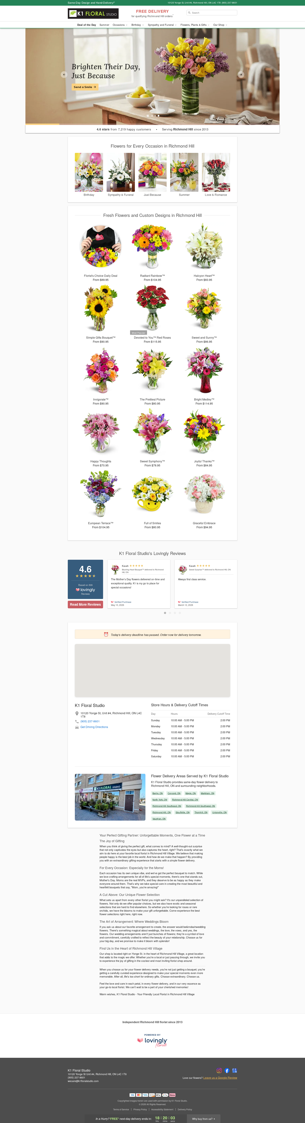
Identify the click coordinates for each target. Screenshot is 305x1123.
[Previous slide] (64, 74)
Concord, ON (174, 793)
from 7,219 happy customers (124, 129)
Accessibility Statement (162, 1109)
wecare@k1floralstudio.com (83, 1081)
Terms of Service (121, 1109)
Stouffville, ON (183, 812)
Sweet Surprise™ (196, 569)
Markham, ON (207, 793)
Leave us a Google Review (220, 1078)
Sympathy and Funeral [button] (161, 25)
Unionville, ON (219, 812)
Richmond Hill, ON (161, 812)
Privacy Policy (140, 1109)
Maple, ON (191, 793)
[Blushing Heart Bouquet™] (115, 570)
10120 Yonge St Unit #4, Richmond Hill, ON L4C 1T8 (97, 1074)
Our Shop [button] (219, 25)
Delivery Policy (185, 1109)
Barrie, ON (157, 793)
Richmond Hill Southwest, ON (200, 805)
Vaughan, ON (159, 818)
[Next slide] (241, 74)
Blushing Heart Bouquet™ (133, 569)
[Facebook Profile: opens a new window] (227, 1070)
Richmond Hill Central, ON (185, 799)
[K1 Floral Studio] (93, 14)
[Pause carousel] (148, 116)
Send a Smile (83, 87)
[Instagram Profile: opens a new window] (219, 1070)
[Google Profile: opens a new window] (234, 1070)
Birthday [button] (136, 25)
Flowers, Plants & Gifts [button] (194, 25)
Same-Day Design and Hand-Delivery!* (91, 2)
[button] (165, 613)
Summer (104, 25)
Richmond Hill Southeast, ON (166, 805)
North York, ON (159, 799)
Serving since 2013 (185, 129)
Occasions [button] (119, 25)
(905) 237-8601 (90, 721)
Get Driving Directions (94, 727)
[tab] (152, 116)
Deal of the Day (86, 25)
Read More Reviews (85, 604)
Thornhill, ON (201, 812)
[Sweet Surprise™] (182, 570)
